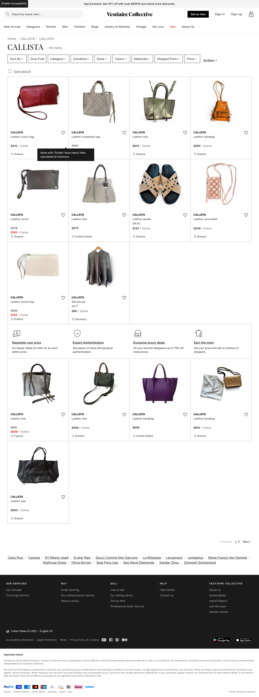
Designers (33, 27)
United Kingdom (21, 691)
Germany (52, 691)
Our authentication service (77, 595)
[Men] (71, 26)
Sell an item (198, 14)
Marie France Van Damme (227, 557)
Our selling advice (122, 595)
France (7, 691)
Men (65, 27)
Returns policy (70, 601)
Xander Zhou (169, 562)
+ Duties (23, 146)
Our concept (14, 590)
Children (80, 27)
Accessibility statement (19, 640)
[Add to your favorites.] (63, 132)
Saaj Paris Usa (107, 562)
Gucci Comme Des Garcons (117, 557)
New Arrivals (12, 27)
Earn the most (204, 342)
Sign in (220, 14)
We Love (158, 27)
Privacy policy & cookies (84, 640)
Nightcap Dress (54, 562)
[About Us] (197, 26)
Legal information (46, 640)
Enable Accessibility (14, 4)
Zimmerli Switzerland (200, 562)
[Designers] (43, 26)
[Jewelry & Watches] (132, 26)
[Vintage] (149, 26)
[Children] (88, 26)
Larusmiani (174, 557)
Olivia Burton (81, 562)
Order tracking (70, 590)
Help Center (167, 590)
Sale (173, 27)
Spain (62, 691)
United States (38, 691)
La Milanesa (152, 557)
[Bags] (101, 26)
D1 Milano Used (56, 557)
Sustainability (217, 595)
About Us (188, 27)
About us (215, 590)
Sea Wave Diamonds (138, 562)
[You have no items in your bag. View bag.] (251, 14)
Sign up (236, 14)
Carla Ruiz (15, 557)
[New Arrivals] (23, 26)
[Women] (59, 26)
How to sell (117, 590)
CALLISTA (27, 38)
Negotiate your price (26, 342)
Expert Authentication (88, 342)
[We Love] (166, 26)
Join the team (217, 606)
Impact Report (218, 601)
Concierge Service (17, 595)
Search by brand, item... (26, 14)
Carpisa (34, 557)
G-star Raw (82, 557)
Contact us (166, 595)
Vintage (141, 27)
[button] (251, 14)
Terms (63, 640)
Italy (70, 691)
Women (51, 27)
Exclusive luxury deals (149, 342)
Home (12, 38)
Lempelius (195, 557)
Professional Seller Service (127, 606)
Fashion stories (218, 612)
